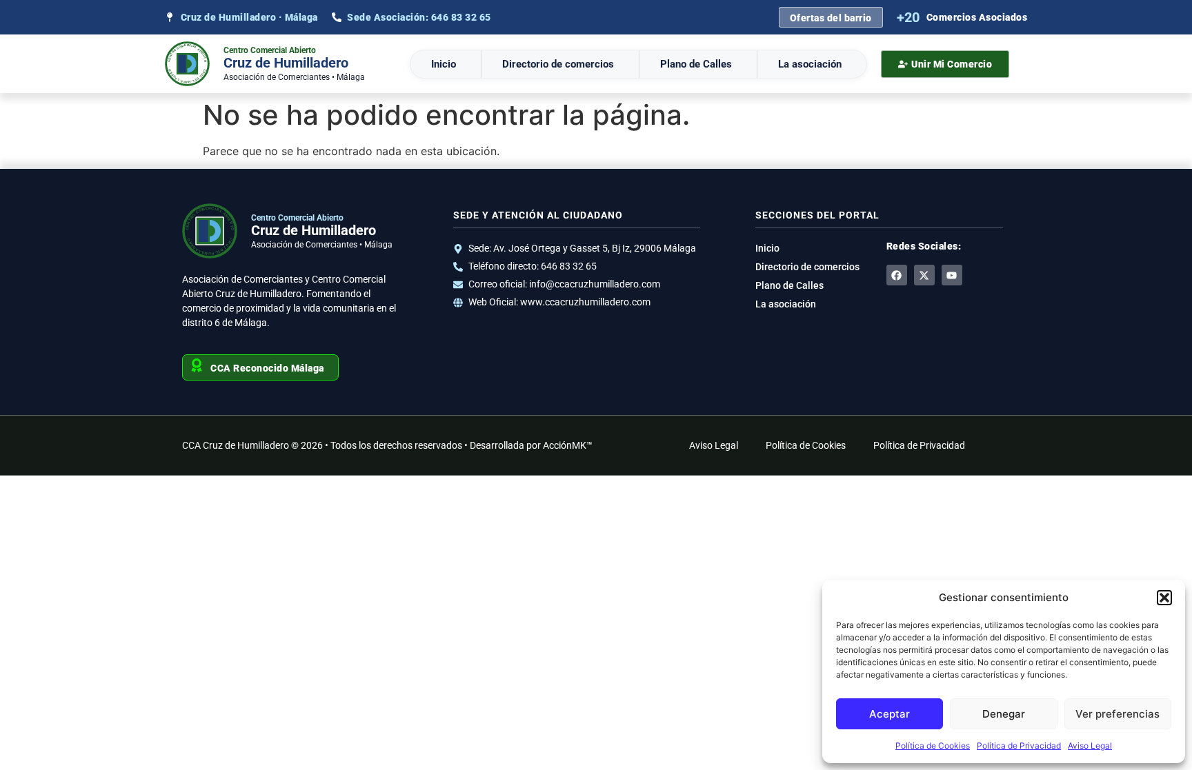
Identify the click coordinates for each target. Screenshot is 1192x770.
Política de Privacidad (1019, 745)
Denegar (1003, 713)
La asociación (810, 64)
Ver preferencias (1117, 713)
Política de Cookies (932, 745)
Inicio (443, 64)
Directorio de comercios (558, 64)
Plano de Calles (696, 64)
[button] (1164, 598)
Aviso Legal (1090, 745)
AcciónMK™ (568, 445)
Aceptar (889, 713)
